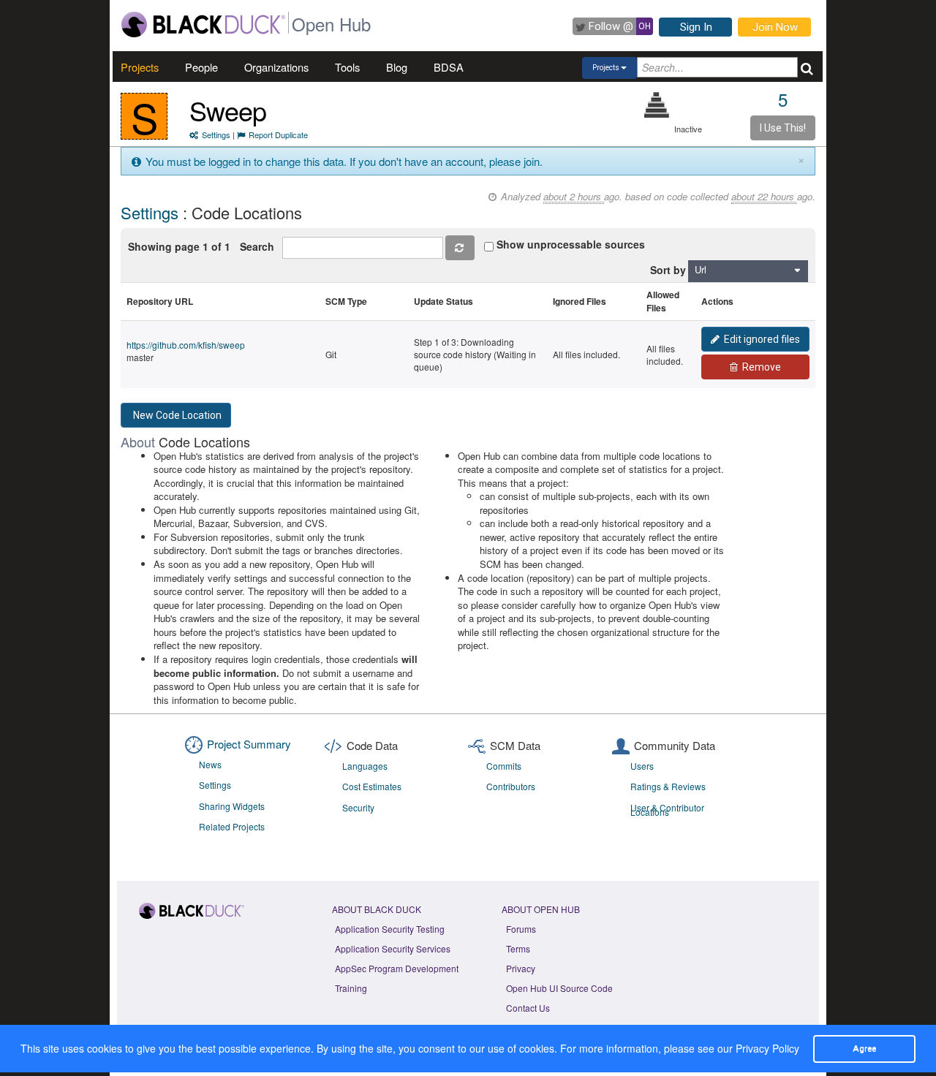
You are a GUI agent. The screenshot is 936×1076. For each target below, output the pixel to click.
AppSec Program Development (396, 968)
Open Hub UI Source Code (559, 988)
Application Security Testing (390, 928)
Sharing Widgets (232, 806)
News (210, 764)
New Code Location (177, 415)
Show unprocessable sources (571, 244)
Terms (518, 948)
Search (260, 246)
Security (358, 807)
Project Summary (249, 743)
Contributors (510, 786)
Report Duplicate (278, 134)
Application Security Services (392, 948)
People (201, 67)
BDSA (449, 67)
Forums (521, 928)
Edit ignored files (762, 339)
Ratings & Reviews (668, 786)
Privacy (520, 968)
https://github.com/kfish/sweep (186, 344)
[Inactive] (657, 105)
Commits (503, 765)
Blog (396, 67)
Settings (216, 134)
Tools (347, 67)
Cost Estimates (371, 786)
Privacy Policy (767, 1048)
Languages (365, 765)
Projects (140, 67)
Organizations (276, 67)
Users (642, 765)
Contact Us (528, 1007)
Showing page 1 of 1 (179, 246)
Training (351, 988)
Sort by (668, 269)
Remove (761, 367)
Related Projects (232, 826)
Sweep (227, 110)
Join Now (775, 27)
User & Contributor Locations (667, 810)
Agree (864, 1048)
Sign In (696, 27)
